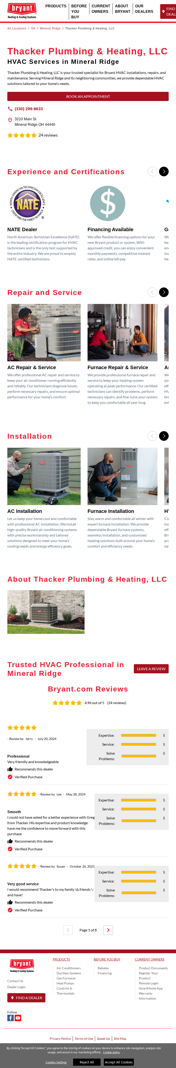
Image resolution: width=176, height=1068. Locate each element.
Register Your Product (148, 975)
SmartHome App (151, 988)
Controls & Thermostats (65, 990)
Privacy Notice (60, 1038)
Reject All (87, 1062)
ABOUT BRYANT (122, 9)
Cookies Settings (56, 1062)
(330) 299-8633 (29, 108)
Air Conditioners (69, 968)
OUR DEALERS (144, 9)
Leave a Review (151, 668)
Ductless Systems (69, 973)
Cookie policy (111, 1052)
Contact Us (15, 981)
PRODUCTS (55, 6)
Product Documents (153, 968)
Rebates (103, 968)
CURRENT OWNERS (101, 9)
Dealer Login (16, 987)
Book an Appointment (88, 96)
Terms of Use (84, 1038)
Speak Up (103, 1038)
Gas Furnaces (66, 978)
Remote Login (148, 983)
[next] (108, 930)
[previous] (68, 930)
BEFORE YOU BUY (79, 11)
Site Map (120, 1038)
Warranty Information (147, 995)
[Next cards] (164, 171)
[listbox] (88, 223)
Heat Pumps (65, 983)
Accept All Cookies (119, 1062)
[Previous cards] (152, 171)
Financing (105, 973)
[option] (45, 223)
